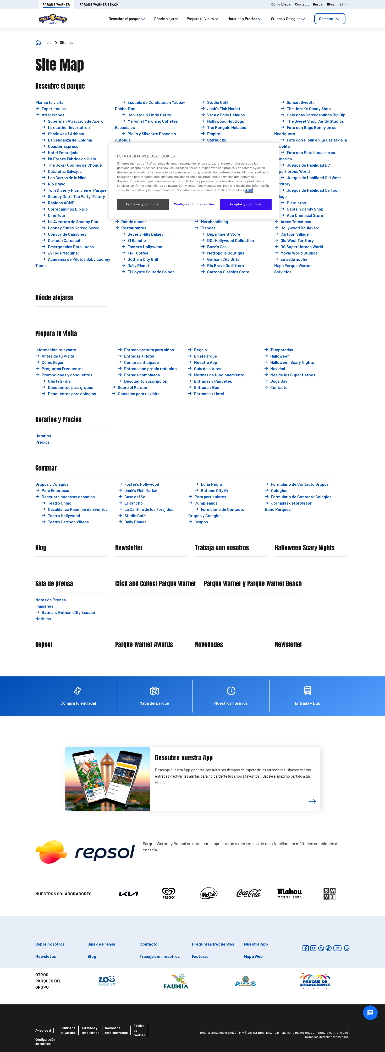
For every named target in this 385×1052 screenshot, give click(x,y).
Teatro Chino (60, 502)
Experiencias (54, 108)
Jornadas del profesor (291, 502)
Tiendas (208, 227)
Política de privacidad (68, 1030)
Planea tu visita (49, 102)
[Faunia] (176, 980)
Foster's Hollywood (145, 246)
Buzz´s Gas (217, 246)
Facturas (200, 956)
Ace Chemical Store (305, 215)
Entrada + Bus (206, 387)
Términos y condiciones (90, 1030)
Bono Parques (278, 509)
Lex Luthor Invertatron (69, 127)
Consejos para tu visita (139, 393)
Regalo (200, 349)
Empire (213, 133)
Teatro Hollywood (64, 515)
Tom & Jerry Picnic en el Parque (77, 190)
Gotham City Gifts (223, 259)
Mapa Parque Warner (293, 265)
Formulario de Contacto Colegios (301, 496)
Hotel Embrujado (63, 152)
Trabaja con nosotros (222, 547)
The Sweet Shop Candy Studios (315, 120)
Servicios (283, 271)
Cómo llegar (281, 4)
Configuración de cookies (45, 1041)
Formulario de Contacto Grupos (300, 484)
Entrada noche (293, 259)
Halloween (280, 355)
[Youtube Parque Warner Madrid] (337, 948)
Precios (42, 441)
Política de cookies (139, 1030)
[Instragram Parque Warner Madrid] (313, 948)
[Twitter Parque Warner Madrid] (321, 948)
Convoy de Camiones (67, 233)
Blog (330, 4)
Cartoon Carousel (64, 240)
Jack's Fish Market (223, 108)
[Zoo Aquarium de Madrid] (106, 980)
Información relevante (55, 349)
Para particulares (210, 496)
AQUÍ (249, 190)
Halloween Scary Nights (292, 362)
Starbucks (216, 139)
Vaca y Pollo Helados (226, 114)
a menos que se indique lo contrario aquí (321, 1032)
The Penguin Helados (226, 127)
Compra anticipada (141, 362)
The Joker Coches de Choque (75, 164)
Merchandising (214, 221)
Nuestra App (205, 362)
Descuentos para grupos (70, 387)
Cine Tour (56, 215)
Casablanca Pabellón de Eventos (78, 509)
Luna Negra (211, 484)
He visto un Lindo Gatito (149, 114)
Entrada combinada (142, 374)
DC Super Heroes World (301, 246)
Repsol (43, 644)
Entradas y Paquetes (213, 380)
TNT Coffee (138, 252)
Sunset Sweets (301, 102)
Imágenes (44, 605)
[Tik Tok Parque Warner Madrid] (329, 948)
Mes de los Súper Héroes (292, 374)
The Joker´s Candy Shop (309, 108)
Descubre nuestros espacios (68, 496)
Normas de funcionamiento (219, 374)
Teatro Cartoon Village (68, 521)
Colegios (279, 490)
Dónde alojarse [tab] (166, 18)
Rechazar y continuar (143, 204)
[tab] (330, 18)
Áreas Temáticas (295, 221)
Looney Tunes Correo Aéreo (74, 227)
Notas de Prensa (50, 599)
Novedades (209, 644)
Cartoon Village (294, 233)
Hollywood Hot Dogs (225, 120)
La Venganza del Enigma (70, 139)
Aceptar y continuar (246, 204)
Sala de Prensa (101, 943)
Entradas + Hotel (139, 355)
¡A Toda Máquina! (63, 252)
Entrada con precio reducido (150, 368)
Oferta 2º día (59, 380)
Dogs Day (278, 380)
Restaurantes (133, 227)
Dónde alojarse (54, 297)
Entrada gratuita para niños (149, 349)
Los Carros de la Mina (67, 177)
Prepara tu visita (56, 333)
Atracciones (53, 114)
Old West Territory (297, 240)
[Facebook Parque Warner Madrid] (305, 948)
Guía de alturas (207, 368)
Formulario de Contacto (222, 509)
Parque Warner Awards (144, 644)
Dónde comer (133, 221)
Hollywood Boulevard (300, 227)
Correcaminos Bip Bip (68, 208)
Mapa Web (253, 956)
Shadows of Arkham (66, 133)
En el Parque (205, 355)
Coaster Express (63, 146)
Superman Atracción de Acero (75, 120)
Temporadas (281, 349)
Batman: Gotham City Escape (68, 612)
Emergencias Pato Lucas (71, 246)
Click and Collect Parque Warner (155, 583)
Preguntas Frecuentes (63, 368)
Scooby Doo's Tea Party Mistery (76, 196)
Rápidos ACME (61, 202)
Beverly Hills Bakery (146, 233)
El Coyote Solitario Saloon (151, 271)
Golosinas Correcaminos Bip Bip (316, 114)
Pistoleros (296, 202)
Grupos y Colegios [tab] (285, 18)
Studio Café (218, 102)
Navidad (277, 368)
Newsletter (128, 547)
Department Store (223, 233)
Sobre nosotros (50, 943)
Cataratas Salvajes (65, 171)
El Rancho (137, 240)
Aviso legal (43, 1030)
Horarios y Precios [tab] (242, 18)
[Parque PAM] (315, 980)
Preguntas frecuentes (213, 943)
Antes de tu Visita (58, 355)
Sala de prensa (54, 583)
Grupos (201, 521)
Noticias (43, 618)
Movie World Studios (299, 252)
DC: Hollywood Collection (230, 240)
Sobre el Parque (132, 387)
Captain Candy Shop (305, 208)
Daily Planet (138, 265)
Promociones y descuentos (67, 374)
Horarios (43, 435)
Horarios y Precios (58, 419)
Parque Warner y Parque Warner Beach (253, 583)
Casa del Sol (135, 496)
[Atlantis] (245, 980)
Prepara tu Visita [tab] (200, 18)
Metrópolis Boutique (226, 252)
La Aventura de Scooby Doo (73, 221)
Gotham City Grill (143, 259)
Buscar (318, 4)
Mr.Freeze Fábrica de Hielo (72, 158)
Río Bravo (56, 183)
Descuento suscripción (145, 380)
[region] (194, 181)
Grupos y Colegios (52, 484)
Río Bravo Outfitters (225, 265)
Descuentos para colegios (72, 393)
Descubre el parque (60, 86)
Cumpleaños (206, 502)
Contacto (302, 4)
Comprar (326, 18)
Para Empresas (55, 490)
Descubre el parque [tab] (124, 18)
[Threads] (347, 948)
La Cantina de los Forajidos (148, 509)
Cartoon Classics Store (228, 271)
